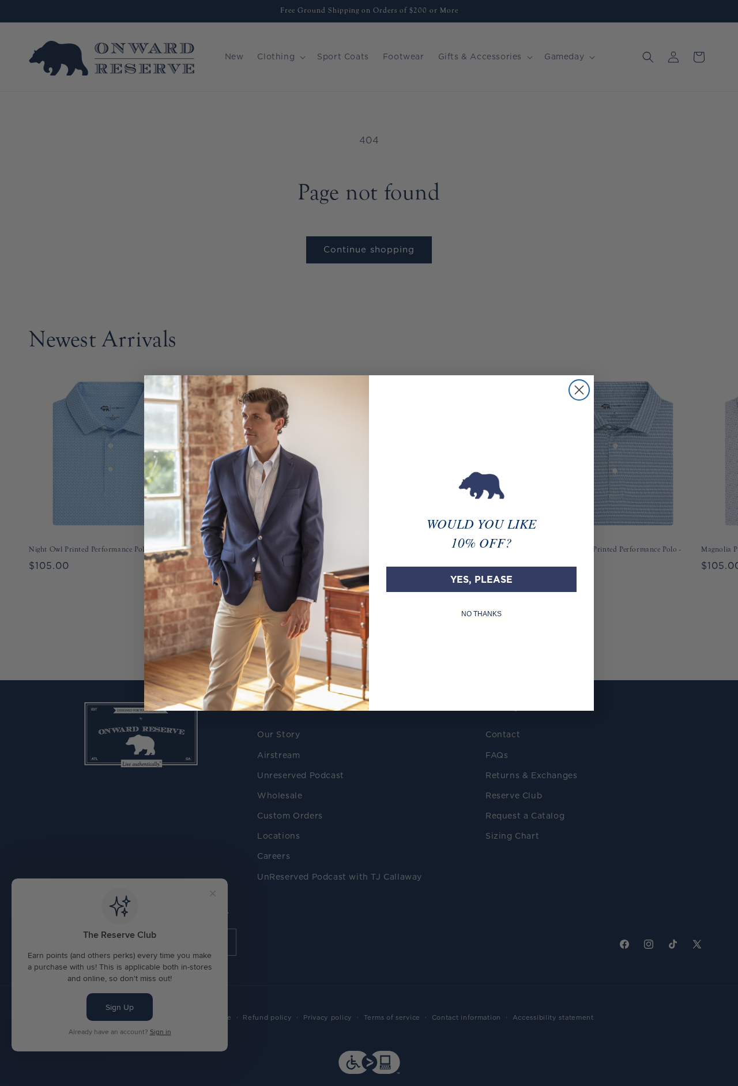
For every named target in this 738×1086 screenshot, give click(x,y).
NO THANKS (481, 614)
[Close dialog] (579, 390)
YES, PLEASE (481, 579)
